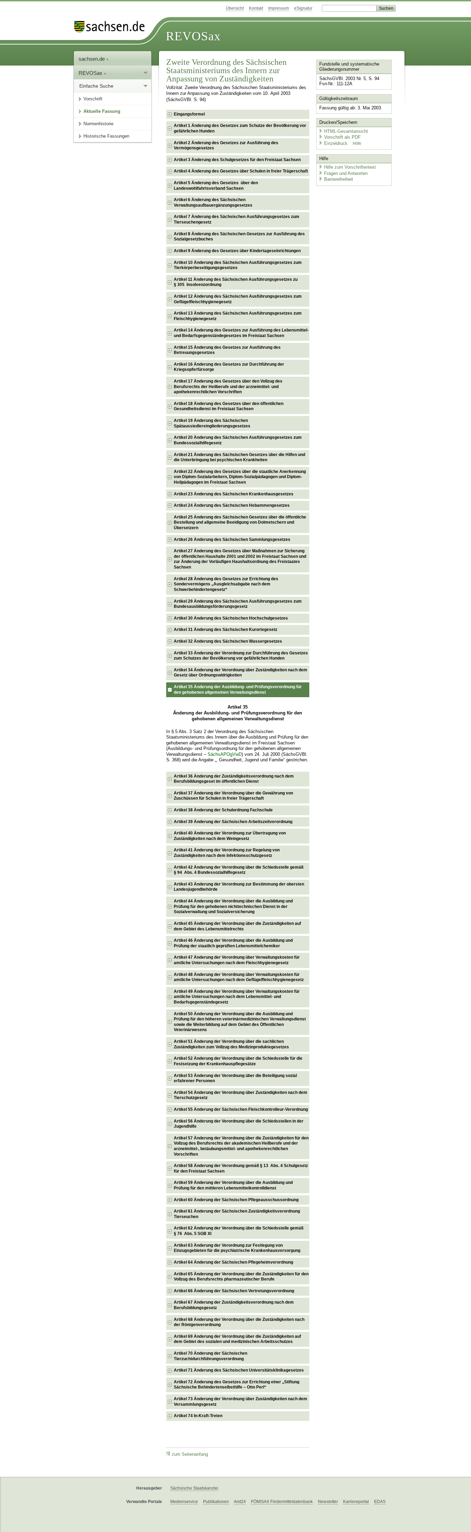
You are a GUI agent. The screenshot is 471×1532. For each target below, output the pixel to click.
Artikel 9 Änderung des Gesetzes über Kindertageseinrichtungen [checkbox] (237, 250)
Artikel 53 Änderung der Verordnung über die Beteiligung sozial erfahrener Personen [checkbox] (235, 1078)
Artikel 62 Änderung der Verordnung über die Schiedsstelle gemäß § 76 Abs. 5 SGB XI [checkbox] (238, 1231)
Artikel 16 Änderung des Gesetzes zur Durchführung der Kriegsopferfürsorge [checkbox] (229, 367)
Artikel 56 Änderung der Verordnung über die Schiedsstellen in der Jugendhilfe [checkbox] (238, 1124)
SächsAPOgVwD (225, 754)
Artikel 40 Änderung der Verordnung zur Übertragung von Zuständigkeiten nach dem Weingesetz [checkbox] (230, 836)
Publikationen (216, 1501)
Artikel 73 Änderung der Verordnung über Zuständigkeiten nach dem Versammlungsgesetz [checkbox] (240, 1401)
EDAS (379, 1501)
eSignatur (303, 8)
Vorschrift (92, 98)
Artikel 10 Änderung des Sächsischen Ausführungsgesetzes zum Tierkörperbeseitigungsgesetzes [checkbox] (238, 265)
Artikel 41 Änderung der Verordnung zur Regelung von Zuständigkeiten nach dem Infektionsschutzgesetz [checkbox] (227, 853)
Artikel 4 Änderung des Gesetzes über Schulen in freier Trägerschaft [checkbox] (241, 171)
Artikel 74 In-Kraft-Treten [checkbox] (198, 1415)
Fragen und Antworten (346, 173)
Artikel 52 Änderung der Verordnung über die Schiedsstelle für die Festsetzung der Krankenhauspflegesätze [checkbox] (238, 1061)
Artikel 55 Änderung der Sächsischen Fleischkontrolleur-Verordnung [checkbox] (241, 1109)
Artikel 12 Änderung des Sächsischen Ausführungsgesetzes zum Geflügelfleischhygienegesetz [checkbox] (238, 299)
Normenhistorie (98, 123)
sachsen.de (92, 59)
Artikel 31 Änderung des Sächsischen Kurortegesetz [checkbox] (225, 629)
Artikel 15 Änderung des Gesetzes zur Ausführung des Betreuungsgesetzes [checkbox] (227, 350)
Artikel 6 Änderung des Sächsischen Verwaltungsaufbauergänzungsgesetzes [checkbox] (213, 202)
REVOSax (193, 36)
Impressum (278, 8)
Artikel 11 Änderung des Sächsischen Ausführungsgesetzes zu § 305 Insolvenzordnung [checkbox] (236, 282)
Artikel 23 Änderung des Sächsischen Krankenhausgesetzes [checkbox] (233, 494)
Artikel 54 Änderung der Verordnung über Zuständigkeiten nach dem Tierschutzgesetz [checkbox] (240, 1095)
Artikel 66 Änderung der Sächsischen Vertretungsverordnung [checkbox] (234, 1290)
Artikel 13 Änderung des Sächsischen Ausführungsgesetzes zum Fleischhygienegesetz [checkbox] (238, 316)
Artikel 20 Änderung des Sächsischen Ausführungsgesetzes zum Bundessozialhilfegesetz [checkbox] (238, 440)
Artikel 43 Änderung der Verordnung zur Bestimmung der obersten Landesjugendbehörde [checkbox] (239, 887)
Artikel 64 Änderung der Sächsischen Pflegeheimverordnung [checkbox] (233, 1262)
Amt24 (240, 1501)
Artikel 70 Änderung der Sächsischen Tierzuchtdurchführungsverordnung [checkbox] (210, 1356)
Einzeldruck (336, 143)
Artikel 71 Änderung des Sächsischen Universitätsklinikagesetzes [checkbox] (239, 1370)
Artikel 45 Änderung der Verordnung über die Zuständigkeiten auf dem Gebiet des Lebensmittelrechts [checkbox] (237, 926)
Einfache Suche (96, 86)
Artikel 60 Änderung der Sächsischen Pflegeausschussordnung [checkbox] (236, 1199)
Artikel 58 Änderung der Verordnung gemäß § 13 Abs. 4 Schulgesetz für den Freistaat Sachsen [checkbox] (241, 1168)
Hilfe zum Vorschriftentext (350, 167)
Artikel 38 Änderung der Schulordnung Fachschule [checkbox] (223, 810)
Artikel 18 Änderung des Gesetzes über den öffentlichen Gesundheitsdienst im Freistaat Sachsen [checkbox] (228, 406)
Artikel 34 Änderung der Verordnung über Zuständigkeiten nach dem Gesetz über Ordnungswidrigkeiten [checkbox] (240, 673)
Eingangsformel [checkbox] (189, 114)
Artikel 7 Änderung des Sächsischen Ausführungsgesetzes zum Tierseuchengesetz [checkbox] (236, 219)
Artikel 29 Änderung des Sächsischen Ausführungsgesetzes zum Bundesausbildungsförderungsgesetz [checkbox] (238, 604)
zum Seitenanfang (190, 1454)
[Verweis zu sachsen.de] (112, 27)
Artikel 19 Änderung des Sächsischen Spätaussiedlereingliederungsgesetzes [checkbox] (212, 423)
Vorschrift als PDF (342, 137)
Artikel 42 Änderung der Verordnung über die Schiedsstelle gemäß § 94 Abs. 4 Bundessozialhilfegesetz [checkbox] (238, 870)
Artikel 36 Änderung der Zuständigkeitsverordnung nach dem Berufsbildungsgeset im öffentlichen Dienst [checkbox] (234, 779)
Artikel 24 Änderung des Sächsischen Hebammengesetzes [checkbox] (232, 505)
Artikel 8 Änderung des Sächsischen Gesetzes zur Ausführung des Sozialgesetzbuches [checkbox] (239, 236)
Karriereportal (356, 1501)
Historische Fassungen (106, 136)
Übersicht (235, 8)
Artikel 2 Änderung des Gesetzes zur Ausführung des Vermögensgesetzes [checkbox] (226, 145)
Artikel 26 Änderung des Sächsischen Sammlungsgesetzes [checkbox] (232, 539)
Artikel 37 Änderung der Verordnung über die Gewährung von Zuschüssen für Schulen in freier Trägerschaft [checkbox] (233, 796)
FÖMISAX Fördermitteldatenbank (282, 1501)
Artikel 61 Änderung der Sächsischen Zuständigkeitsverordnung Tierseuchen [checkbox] (237, 1214)
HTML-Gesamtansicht (346, 131)
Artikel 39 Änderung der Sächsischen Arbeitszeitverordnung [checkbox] (233, 821)
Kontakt (256, 8)
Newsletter (328, 1501)
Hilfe (357, 143)
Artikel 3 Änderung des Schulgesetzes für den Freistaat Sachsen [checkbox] (237, 159)
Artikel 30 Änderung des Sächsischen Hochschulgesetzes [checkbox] (231, 618)
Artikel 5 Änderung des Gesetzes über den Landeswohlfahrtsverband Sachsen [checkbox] (216, 185)
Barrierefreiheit (338, 179)
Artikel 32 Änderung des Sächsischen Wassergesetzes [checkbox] (228, 641)
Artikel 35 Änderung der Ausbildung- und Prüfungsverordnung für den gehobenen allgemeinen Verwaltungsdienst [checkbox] (238, 689)
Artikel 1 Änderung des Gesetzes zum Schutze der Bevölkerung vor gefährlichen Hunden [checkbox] (240, 128)
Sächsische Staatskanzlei (194, 1488)
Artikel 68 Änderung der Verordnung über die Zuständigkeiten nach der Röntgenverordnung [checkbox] (239, 1322)
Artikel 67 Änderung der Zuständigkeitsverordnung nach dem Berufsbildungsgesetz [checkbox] (234, 1305)
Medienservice (184, 1501)
